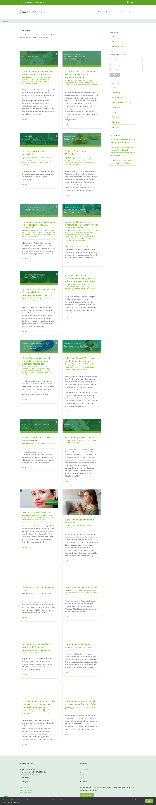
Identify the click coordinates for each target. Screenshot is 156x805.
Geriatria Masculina (87, 232)
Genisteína (94, 82)
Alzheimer (47, 77)
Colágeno (47, 650)
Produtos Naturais (26, 793)
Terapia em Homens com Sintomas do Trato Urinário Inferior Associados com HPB (81, 225)
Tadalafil (74, 240)
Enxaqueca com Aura (91, 366)
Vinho (70, 527)
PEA (80, 368)
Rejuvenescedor (27, 519)
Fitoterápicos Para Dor (71, 368)
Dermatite (35, 711)
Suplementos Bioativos (36, 163)
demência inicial (85, 82)
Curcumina (51, 230)
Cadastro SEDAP (117, 46)
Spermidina (25, 163)
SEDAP (37, 77)
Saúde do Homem (90, 236)
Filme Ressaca (43, 517)
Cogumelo (68, 442)
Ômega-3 (43, 372)
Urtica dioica (81, 240)
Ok (149, 801)
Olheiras (50, 517)
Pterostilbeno (34, 161)
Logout (113, 41)
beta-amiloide (76, 82)
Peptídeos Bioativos (28, 652)
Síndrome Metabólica (88, 163)
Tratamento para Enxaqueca (78, 369)
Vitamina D (90, 592)
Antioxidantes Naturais (28, 368)
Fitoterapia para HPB (75, 232)
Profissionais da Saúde (36, 515)
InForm (82, 775)
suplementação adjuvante (29, 83)
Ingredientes (26, 713)
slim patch (35, 519)
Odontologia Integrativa (72, 161)
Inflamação (45, 79)
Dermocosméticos (26, 790)
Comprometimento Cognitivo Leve (75, 288)
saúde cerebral (38, 81)
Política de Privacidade (13, 802)
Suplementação (39, 652)
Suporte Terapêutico (33, 236)
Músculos (68, 592)
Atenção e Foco (84, 286)
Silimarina (46, 81)
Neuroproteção (81, 84)
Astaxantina (38, 297)
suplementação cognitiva (72, 86)
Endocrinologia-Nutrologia (122, 102)
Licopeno (86, 234)
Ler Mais (24, 124)
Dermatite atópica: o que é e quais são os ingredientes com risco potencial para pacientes (38, 704)
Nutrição (31, 77)
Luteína (89, 647)
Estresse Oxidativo (36, 79)
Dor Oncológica (26, 232)
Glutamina (35, 232)
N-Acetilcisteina (91, 707)
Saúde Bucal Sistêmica (75, 163)
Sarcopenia (74, 592)
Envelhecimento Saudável (35, 159)
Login (113, 36)
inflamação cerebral (71, 84)
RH (81, 772)
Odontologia (116, 122)
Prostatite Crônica (70, 709)
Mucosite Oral (43, 232)
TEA (23, 445)
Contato (82, 777)
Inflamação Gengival (85, 159)
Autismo (46, 443)
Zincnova (25, 164)
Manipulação (24, 787)
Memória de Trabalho (71, 290)
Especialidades (33, 230)
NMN (28, 161)
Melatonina (68, 236)
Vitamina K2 (31, 301)
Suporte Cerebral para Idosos (86, 290)
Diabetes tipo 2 (26, 299)
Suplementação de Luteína (78, 644)
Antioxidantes (26, 79)
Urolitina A (47, 163)
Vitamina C (42, 519)
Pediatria (32, 443)
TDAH (24, 595)
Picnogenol (81, 236)
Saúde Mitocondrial (44, 161)
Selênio (67, 238)
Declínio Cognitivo (91, 288)
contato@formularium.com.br (37, 2)
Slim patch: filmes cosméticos (36, 512)
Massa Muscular (91, 590)
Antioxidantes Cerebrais (72, 286)
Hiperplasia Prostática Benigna (74, 234)
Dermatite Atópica (43, 711)
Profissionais (84, 769)
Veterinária (115, 127)
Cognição (93, 440)
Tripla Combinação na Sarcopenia (81, 587)
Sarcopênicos (83, 592)
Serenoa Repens (75, 238)
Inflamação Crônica (34, 372)
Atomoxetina (47, 593)
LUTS (91, 234)
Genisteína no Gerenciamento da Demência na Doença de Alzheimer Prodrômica (81, 74)
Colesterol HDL (47, 297)
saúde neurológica (92, 84)
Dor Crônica (80, 366)
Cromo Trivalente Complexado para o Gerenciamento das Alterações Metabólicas (36, 361)
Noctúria (74, 236)
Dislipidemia (35, 299)
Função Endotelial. (39, 370)
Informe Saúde (76, 525)
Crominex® (39, 368)
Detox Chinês (35, 517)
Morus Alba (43, 299)
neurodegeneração (28, 81)
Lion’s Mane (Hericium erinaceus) (81, 437)
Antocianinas (31, 297)
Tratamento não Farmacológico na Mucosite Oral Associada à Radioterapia (38, 225)
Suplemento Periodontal (72, 164)
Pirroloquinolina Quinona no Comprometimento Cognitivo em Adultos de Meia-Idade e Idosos (80, 278)
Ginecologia (116, 107)
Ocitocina (52, 443)
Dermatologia (116, 93)
